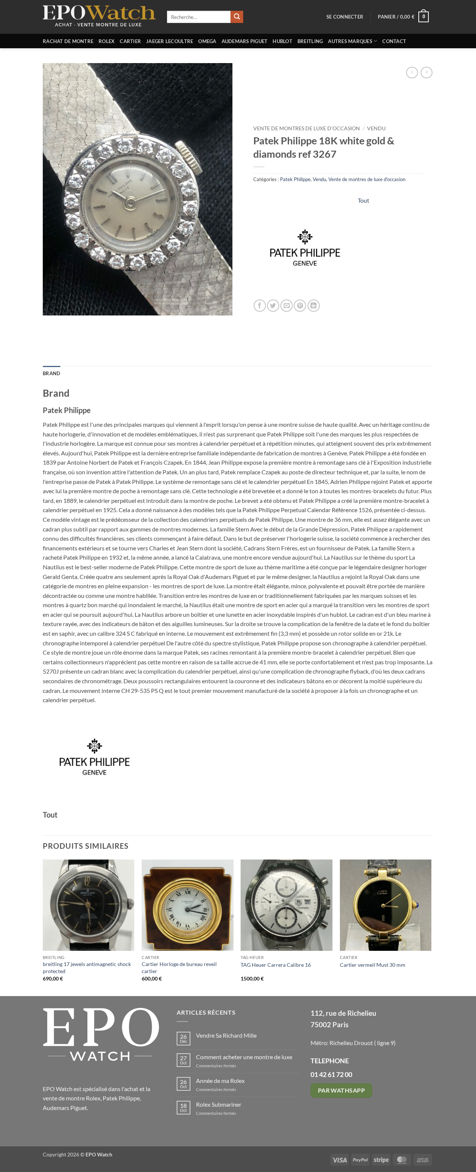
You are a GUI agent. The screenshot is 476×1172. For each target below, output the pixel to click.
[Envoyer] (237, 17)
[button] (345, 16)
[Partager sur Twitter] (273, 305)
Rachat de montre (68, 41)
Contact (394, 41)
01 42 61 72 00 (331, 1074)
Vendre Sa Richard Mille (226, 1035)
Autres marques (350, 41)
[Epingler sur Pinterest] (300, 305)
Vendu (376, 128)
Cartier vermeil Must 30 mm (372, 965)
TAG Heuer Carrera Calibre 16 (276, 965)
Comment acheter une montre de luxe (244, 1056)
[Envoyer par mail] (286, 305)
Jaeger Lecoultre (169, 41)
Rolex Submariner (218, 1104)
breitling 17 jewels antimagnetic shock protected (87, 967)
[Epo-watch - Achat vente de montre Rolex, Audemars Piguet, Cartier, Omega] (99, 17)
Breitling (310, 41)
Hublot (282, 41)
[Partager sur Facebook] (260, 305)
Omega (207, 41)
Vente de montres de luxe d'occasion (306, 128)
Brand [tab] (51, 373)
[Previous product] (426, 72)
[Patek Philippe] (305, 247)
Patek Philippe (295, 179)
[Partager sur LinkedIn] (314, 305)
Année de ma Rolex (220, 1080)
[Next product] (412, 72)
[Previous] (43, 927)
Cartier (130, 41)
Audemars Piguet (245, 41)
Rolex (107, 41)
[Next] (431, 927)
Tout (363, 200)
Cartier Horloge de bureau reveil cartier (179, 967)
